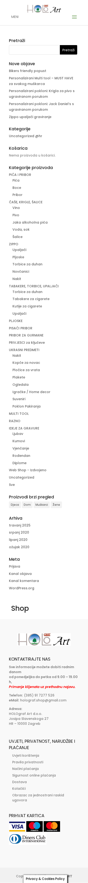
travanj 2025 (20, 525)
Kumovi (18, 441)
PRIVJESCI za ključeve (27, 342)
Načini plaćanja (25, 768)
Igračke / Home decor (31, 392)
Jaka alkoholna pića (30, 222)
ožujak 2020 (19, 547)
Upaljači (19, 249)
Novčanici (20, 271)
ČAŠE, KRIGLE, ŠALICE (25, 202)
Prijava (14, 566)
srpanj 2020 (19, 532)
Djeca (15, 505)
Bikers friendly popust (27, 70)
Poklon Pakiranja (26, 406)
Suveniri (18, 399)
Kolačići (19, 788)
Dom (27, 505)
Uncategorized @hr (25, 136)
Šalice (17, 236)
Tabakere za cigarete (31, 299)
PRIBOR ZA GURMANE (26, 335)
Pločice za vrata (26, 370)
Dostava (19, 782)
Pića (15, 180)
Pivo (15, 215)
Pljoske (18, 257)
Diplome (19, 463)
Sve (12, 484)
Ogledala (20, 384)
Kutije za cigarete (27, 306)
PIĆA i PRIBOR (20, 174)
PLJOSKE (16, 320)
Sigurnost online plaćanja (34, 775)
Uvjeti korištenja (25, 755)
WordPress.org (21, 588)
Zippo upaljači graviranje (30, 117)
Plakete (18, 377)
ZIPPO (13, 244)
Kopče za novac (26, 362)
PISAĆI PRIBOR (20, 328)
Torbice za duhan (27, 264)
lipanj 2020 (18, 539)
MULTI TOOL (19, 413)
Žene (56, 505)
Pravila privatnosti (27, 762)
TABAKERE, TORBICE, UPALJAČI (34, 286)
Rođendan (21, 455)
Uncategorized (21, 477)
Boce (16, 187)
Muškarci (41, 505)
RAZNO (14, 421)
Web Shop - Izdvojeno (27, 470)
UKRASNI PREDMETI (24, 350)
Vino (16, 207)
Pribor (17, 194)
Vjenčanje (20, 448)
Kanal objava (20, 573)
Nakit (16, 278)
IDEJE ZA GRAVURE (24, 428)
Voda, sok (21, 229)
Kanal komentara (24, 580)
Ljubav (17, 433)
